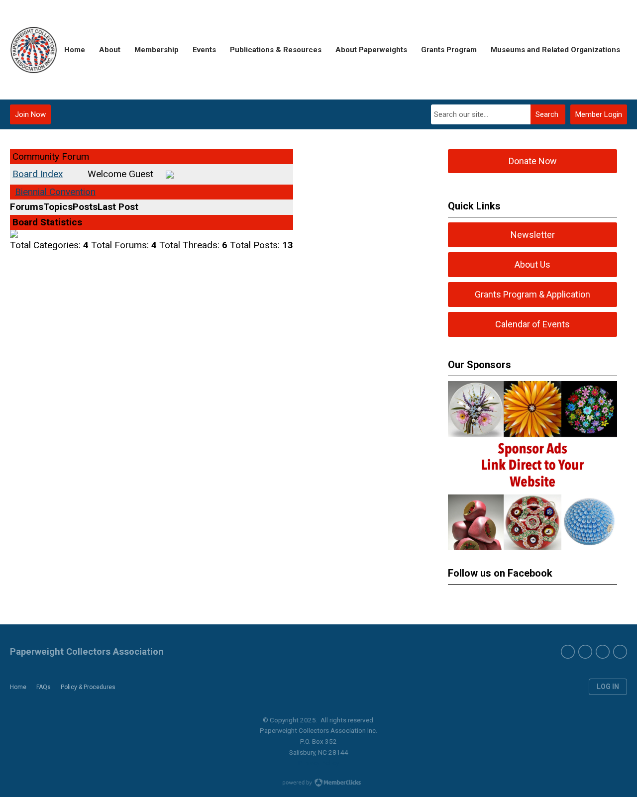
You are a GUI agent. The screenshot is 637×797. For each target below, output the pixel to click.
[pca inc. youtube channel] (585, 652)
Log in (608, 687)
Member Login (598, 114)
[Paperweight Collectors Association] (33, 50)
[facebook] (568, 652)
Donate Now (533, 161)
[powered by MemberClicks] (318, 783)
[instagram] (603, 652)
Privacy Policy (318, 763)
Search (546, 114)
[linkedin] (620, 652)
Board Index (37, 174)
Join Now (30, 114)
